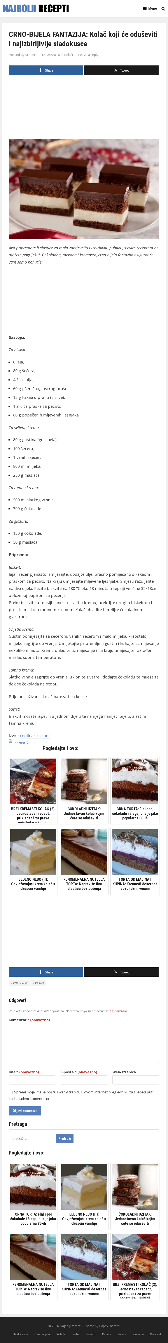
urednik (30, 54)
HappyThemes (109, 1326)
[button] (150, 8)
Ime (24, 1072)
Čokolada (20, 983)
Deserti (90, 1334)
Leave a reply (88, 54)
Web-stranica (124, 1072)
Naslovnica (20, 1334)
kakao (39, 983)
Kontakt (155, 1334)
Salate (121, 1334)
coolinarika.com (35, 735)
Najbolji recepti (70, 1326)
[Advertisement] (84, 108)
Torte (75, 1334)
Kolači (68, 54)
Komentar (29, 1020)
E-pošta (79, 1072)
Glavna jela (42, 1334)
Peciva (106, 1334)
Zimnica (138, 1334)
